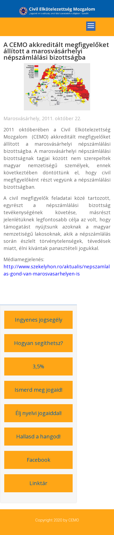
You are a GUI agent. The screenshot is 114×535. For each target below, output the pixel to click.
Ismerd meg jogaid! (39, 389)
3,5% (38, 366)
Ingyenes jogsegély (38, 319)
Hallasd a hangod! (38, 436)
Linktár (38, 483)
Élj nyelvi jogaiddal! (38, 413)
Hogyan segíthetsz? (38, 343)
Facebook (38, 459)
